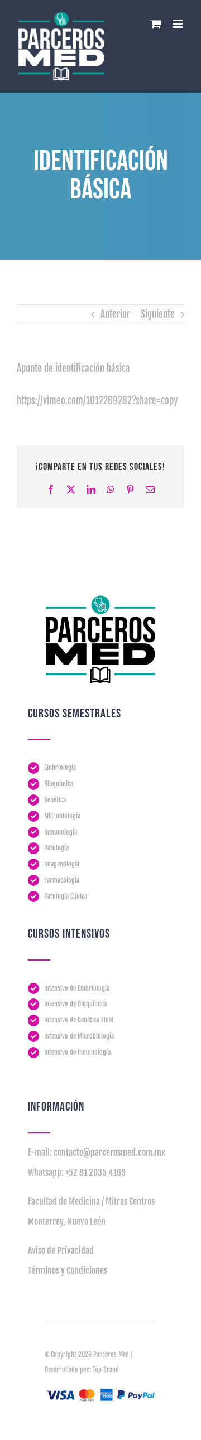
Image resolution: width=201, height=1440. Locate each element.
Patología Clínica (65, 896)
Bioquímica (58, 783)
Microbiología (62, 816)
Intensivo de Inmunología (77, 1052)
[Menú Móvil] (178, 24)
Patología (56, 847)
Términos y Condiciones (67, 1270)
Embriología (60, 767)
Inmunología (60, 832)
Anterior (115, 314)
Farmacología (61, 880)
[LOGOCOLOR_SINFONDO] (100, 599)
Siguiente (158, 314)
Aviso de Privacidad (61, 1250)
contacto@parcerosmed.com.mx (109, 1152)
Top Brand (106, 1369)
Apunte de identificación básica (73, 368)
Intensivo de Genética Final (78, 1020)
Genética (55, 800)
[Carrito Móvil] (155, 24)
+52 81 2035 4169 (95, 1172)
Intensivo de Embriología (76, 988)
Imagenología (61, 864)
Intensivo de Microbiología (79, 1036)
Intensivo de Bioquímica (75, 1004)
